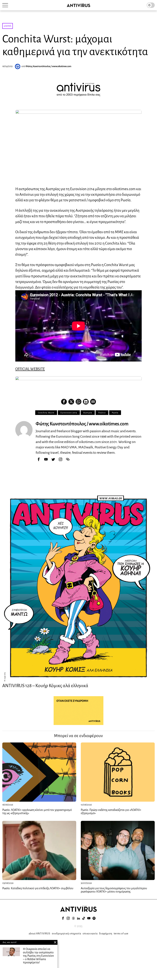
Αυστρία (87, 412)
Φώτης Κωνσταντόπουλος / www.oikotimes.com (48, 66)
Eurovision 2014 (69, 412)
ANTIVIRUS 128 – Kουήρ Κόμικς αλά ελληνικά (45, 685)
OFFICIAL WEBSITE (30, 369)
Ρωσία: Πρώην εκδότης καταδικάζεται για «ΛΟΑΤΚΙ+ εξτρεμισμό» (111, 811)
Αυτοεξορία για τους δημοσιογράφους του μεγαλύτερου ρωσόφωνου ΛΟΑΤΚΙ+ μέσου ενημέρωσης (114, 890)
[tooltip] (64, 402)
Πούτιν (102, 412)
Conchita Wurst (46, 412)
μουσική (7, 26)
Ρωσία (115, 412)
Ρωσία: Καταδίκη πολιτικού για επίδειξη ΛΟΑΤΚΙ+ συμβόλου (37, 888)
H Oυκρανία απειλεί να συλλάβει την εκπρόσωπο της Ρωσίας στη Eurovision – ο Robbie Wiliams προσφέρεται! (38, 955)
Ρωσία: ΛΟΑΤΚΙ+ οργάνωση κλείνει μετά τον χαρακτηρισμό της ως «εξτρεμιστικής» (37, 811)
